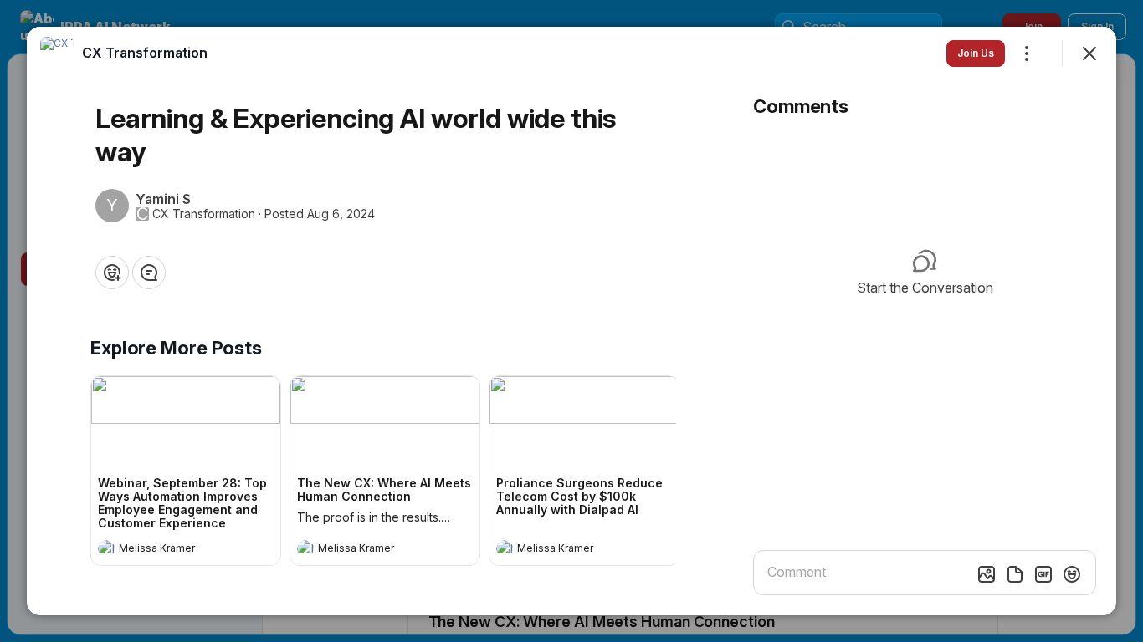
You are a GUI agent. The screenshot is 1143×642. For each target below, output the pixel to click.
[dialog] (571, 321)
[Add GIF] (1043, 574)
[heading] (169, 550)
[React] (112, 272)
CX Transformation (203, 214)
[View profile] (106, 548)
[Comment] (149, 272)
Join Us (975, 53)
